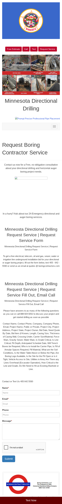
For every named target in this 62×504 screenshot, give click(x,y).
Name (5, 388)
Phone (5, 410)
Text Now (31, 500)
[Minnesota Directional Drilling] (31, 484)
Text (34, 49)
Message (7, 421)
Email (5, 399)
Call (26, 49)
